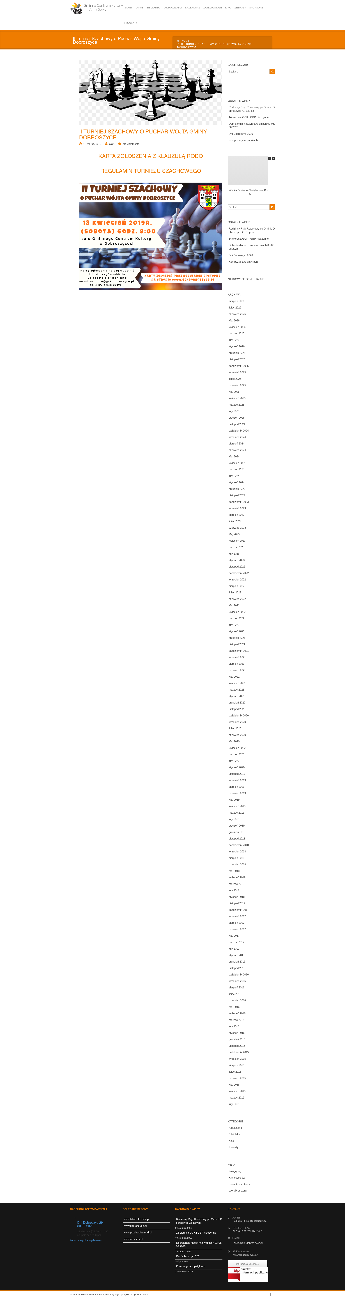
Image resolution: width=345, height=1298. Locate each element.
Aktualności (235, 1127)
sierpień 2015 (236, 1065)
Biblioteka (234, 1134)
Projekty (233, 1147)
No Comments (131, 144)
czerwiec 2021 (237, 670)
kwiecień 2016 (237, 1013)
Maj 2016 (234, 1006)
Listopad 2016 (237, 968)
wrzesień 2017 (237, 916)
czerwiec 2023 (237, 527)
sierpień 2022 (236, 585)
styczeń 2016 (237, 1032)
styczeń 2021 (237, 696)
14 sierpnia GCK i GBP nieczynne (249, 117)
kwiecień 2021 (237, 683)
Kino (231, 1140)
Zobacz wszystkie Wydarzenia (86, 1240)
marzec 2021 (236, 689)
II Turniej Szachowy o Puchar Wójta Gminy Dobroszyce (143, 134)
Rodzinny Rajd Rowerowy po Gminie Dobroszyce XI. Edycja (252, 109)
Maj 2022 (234, 605)
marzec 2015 (236, 1097)
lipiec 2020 (235, 728)
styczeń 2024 (237, 482)
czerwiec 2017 (237, 929)
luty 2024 (234, 475)
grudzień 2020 (237, 702)
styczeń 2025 (237, 417)
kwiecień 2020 (237, 747)
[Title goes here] (148, 92)
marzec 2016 (236, 1019)
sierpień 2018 (236, 857)
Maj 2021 (234, 676)
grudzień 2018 (237, 832)
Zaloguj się (235, 1171)
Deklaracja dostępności (247, 1263)
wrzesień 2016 (237, 980)
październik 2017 (239, 909)
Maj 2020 (234, 741)
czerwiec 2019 (237, 793)
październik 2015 (239, 1052)
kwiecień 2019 (237, 806)
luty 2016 (234, 1026)
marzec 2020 (236, 754)
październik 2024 (239, 430)
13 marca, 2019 (92, 144)
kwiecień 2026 (237, 326)
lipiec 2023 (235, 521)
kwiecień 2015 (237, 1091)
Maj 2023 (234, 534)
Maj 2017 (234, 935)
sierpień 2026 (236, 301)
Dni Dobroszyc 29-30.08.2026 (90, 1224)
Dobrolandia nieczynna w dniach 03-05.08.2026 (252, 125)
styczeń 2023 (237, 560)
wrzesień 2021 (237, 657)
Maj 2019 (234, 799)
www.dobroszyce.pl (135, 1225)
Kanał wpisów (237, 1177)
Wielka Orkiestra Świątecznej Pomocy (250, 192)
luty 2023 (234, 553)
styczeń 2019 (237, 825)
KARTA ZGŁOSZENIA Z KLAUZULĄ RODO (150, 156)
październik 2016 (239, 974)
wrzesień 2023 (237, 508)
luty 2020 (234, 760)
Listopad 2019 (237, 773)
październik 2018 (239, 845)
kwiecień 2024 (237, 462)
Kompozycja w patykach (243, 140)
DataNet (145, 1294)
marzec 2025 (236, 404)
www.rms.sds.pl (133, 1239)
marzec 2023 (236, 547)
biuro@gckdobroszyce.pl (248, 1242)
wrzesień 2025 (237, 372)
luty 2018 (234, 890)
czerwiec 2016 (237, 1000)
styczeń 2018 (237, 896)
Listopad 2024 (237, 424)
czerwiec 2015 (237, 1078)
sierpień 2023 (236, 514)
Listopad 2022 (237, 566)
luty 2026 (234, 339)
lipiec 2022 (235, 592)
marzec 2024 (236, 469)
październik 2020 (239, 715)
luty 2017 (234, 948)
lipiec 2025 (235, 378)
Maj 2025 (234, 391)
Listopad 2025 (237, 359)
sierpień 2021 (236, 663)
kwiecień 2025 (237, 398)
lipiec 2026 (235, 307)
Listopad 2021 (237, 644)
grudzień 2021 (237, 637)
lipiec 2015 (235, 1071)
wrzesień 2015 (237, 1058)
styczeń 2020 (237, 767)
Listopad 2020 (237, 709)
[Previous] (269, 158)
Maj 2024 (234, 456)
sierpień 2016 (236, 987)
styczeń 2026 (237, 346)
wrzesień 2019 (237, 780)
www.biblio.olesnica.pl (136, 1219)
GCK (111, 144)
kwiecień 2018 (237, 877)
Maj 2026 (234, 320)
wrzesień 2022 (237, 579)
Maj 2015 (234, 1084)
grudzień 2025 (237, 352)
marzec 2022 (236, 618)
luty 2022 (234, 624)
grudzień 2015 (237, 1039)
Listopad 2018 (237, 838)
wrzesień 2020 (237, 721)
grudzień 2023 (237, 488)
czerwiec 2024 (237, 449)
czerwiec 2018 (237, 864)
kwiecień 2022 (237, 611)
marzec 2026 (236, 333)
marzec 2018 (236, 883)
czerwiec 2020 (237, 734)
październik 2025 (239, 365)
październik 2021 (239, 650)
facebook (270, 1294)
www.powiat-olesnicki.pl (137, 1232)
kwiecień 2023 (237, 540)
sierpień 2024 (236, 443)
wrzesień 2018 (237, 851)
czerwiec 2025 (237, 385)
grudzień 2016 (237, 961)
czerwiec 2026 (237, 314)
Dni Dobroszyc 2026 (241, 133)
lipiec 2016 (235, 993)
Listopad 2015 (237, 1045)
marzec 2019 (236, 812)
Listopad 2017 (237, 903)
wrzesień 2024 (237, 437)
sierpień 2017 (236, 922)
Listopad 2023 (237, 495)
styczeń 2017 (237, 955)
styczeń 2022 (237, 631)
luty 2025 (234, 411)
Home (185, 40)
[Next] (273, 158)
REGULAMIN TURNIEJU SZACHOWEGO (150, 170)
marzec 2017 (236, 942)
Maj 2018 (234, 870)
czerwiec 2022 (237, 598)
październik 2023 (239, 501)
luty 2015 (234, 1104)
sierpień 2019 (236, 786)
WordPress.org (238, 1190)
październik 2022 (239, 573)
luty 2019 (234, 819)
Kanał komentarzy (239, 1184)
